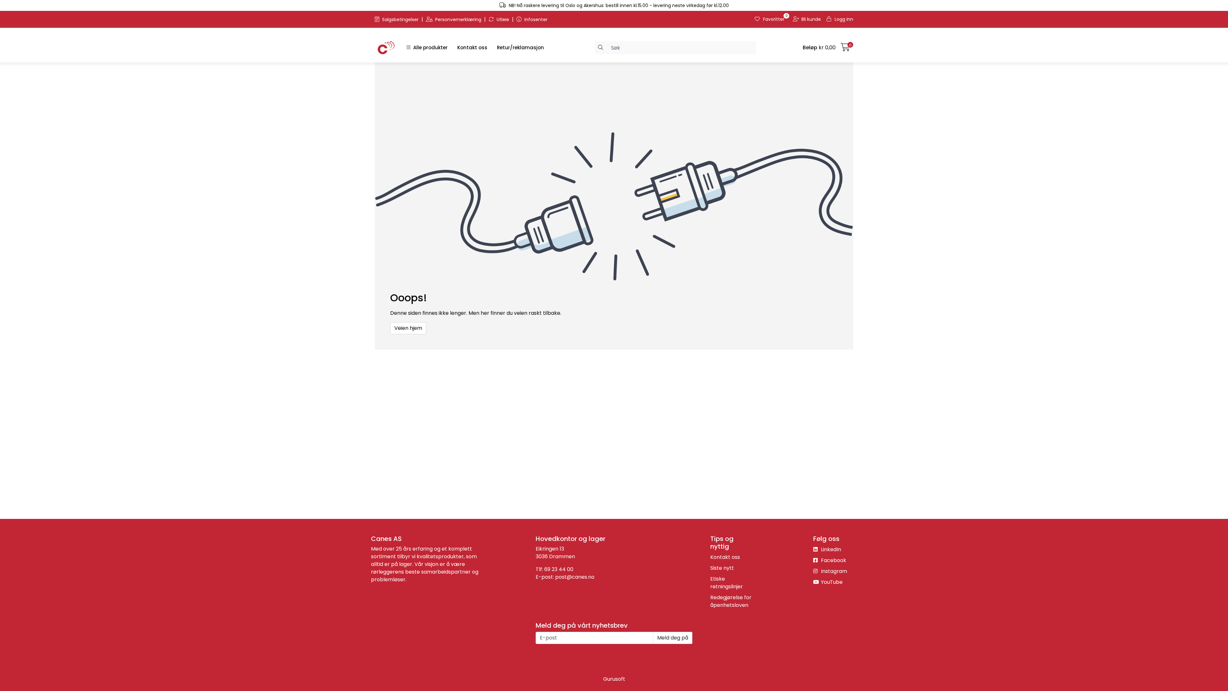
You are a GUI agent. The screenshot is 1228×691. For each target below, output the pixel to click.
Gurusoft (614, 679)
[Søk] (600, 47)
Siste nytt (722, 568)
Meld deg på (672, 637)
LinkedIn (830, 549)
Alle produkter (429, 47)
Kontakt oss (472, 47)
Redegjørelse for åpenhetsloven (731, 601)
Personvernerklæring (458, 19)
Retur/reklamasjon (520, 47)
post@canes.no (574, 577)
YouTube (831, 582)
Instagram (833, 571)
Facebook (833, 560)
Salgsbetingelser (400, 19)
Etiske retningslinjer (726, 582)
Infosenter (535, 19)
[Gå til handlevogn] (845, 48)
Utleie (502, 19)
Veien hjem (408, 328)
